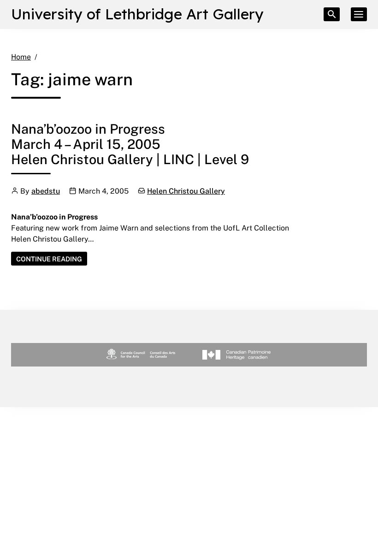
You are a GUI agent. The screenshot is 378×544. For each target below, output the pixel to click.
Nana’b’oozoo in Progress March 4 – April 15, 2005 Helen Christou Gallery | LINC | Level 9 (130, 143)
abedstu (45, 190)
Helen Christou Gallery (186, 190)
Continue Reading (51, 260)
